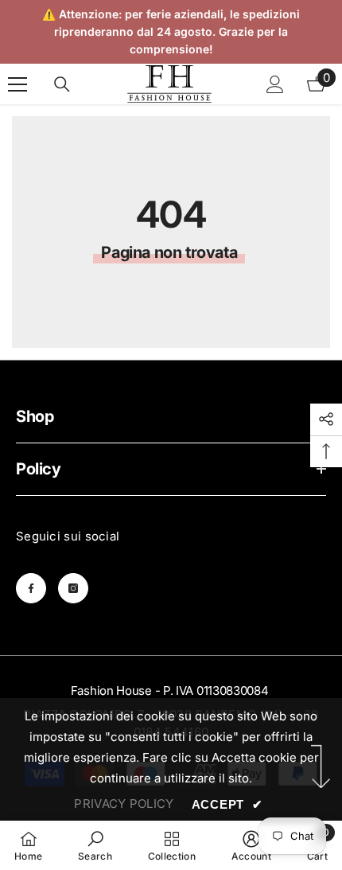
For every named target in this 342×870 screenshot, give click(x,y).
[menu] (17, 84)
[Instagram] (73, 588)
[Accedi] (275, 84)
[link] (95, 845)
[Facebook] (31, 588)
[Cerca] (62, 84)
